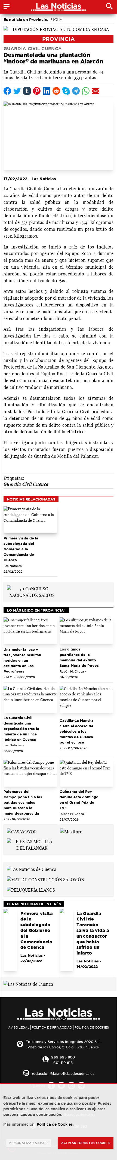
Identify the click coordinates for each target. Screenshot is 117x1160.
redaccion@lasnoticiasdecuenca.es (63, 1073)
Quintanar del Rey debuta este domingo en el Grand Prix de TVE (79, 800)
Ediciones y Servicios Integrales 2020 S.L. (63, 1042)
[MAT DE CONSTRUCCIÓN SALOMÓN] (45, 879)
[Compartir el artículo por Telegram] (76, 91)
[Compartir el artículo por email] (95, 91)
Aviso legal (18, 1027)
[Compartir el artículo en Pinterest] (37, 91)
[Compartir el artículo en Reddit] (56, 91)
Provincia (58, 39)
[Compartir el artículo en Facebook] (7, 91)
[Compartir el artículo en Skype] (66, 91)
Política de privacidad (52, 1027)
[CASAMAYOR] (22, 831)
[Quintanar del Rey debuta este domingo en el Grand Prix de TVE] (86, 773)
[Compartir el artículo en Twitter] (17, 91)
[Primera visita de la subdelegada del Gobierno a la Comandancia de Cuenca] (30, 519)
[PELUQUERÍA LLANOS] (31, 889)
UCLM (57, 20)
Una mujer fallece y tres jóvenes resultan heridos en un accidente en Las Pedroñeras (22, 660)
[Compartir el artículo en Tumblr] (27, 91)
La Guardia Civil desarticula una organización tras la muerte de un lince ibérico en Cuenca (21, 728)
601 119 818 (63, 1062)
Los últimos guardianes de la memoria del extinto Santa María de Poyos (79, 657)
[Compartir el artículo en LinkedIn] (46, 91)
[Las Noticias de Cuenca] (31, 868)
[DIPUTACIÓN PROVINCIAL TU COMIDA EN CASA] (58, 29)
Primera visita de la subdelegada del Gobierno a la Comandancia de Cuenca (21, 549)
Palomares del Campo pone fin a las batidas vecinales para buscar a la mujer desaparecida (23, 802)
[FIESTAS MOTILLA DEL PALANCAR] (32, 844)
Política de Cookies (92, 1027)
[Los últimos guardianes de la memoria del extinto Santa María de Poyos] (86, 630)
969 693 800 (63, 1057)
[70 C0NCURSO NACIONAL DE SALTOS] (32, 591)
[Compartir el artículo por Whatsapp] (86, 91)
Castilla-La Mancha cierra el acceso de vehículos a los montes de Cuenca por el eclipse (77, 731)
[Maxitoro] (71, 831)
